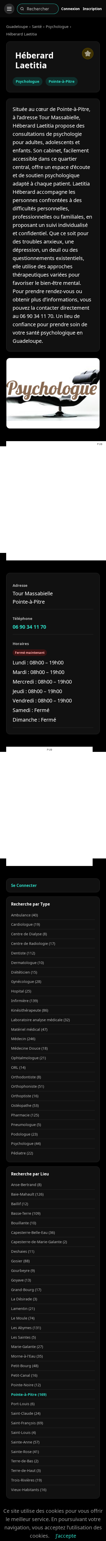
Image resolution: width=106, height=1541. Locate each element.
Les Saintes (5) (23, 1337)
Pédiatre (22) (22, 1153)
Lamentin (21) (23, 1308)
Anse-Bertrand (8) (26, 1184)
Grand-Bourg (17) (26, 1289)
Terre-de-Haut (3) (26, 1470)
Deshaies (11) (22, 1251)
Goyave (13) (21, 1280)
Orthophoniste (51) (27, 1086)
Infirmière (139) (24, 1000)
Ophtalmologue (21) (28, 1057)
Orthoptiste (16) (24, 1095)
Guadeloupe (17, 26)
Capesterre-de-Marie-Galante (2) (39, 1241)
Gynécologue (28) (26, 981)
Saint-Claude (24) (25, 1413)
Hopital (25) (21, 991)
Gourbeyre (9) (23, 1270)
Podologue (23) (24, 1134)
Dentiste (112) (23, 953)
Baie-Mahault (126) (27, 1194)
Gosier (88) (20, 1260)
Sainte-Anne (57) (25, 1442)
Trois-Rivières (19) (26, 1480)
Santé (37, 26)
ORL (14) (18, 1067)
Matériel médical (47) (29, 1029)
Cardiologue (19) (25, 924)
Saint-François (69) (27, 1422)
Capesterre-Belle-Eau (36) (33, 1232)
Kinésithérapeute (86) (29, 1010)
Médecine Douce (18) (29, 1048)
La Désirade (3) (24, 1298)
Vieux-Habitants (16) (28, 1489)
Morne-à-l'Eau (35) (27, 1356)
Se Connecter (24, 885)
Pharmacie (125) (25, 1115)
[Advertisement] (53, 499)
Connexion (70, 8)
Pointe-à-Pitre (62, 81)
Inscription (92, 8)
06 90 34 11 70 (29, 626)
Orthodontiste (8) (26, 1077)
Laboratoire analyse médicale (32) (40, 1019)
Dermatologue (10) (27, 962)
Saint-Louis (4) (23, 1432)
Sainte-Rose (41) (25, 1451)
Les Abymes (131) (26, 1327)
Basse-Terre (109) (25, 1213)
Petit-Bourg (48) (24, 1365)
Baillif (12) (19, 1203)
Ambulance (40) (24, 915)
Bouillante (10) (23, 1222)
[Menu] (9, 9)
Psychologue (57, 26)
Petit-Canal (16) (24, 1375)
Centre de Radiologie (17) (33, 943)
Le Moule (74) (22, 1318)
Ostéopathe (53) (25, 1105)
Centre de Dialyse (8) (29, 933)
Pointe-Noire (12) (26, 1384)
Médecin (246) (23, 1038)
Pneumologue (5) (26, 1124)
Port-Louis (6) (22, 1403)
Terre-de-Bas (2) (24, 1460)
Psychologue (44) (26, 1143)
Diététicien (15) (24, 972)
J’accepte (66, 1535)
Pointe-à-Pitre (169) (29, 1394)
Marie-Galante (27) (27, 1346)
